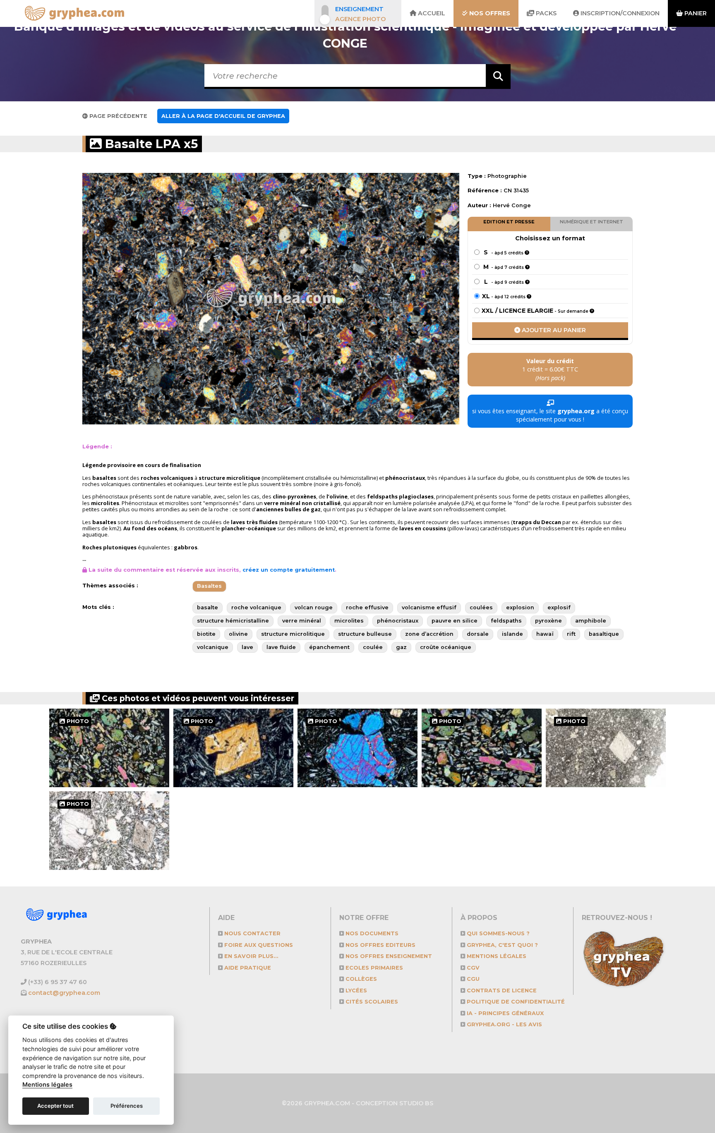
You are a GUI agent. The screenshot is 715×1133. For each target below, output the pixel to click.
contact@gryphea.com (64, 992)
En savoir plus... (250, 956)
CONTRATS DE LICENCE (501, 990)
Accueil (430, 13)
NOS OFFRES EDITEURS (379, 945)
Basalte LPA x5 (150, 144)
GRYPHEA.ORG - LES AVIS (503, 1024)
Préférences (126, 1105)
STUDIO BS (416, 1103)
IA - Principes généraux (504, 1013)
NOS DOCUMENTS (371, 933)
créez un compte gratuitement (288, 570)
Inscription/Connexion (619, 13)
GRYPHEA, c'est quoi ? (501, 945)
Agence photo (360, 19)
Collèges (360, 979)
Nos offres (489, 13)
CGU (472, 979)
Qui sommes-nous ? (497, 933)
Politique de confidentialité (515, 1002)
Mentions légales (495, 956)
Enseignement (359, 9)
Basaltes (209, 586)
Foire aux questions (258, 945)
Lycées (355, 990)
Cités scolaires (371, 1002)
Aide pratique (247, 968)
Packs (545, 13)
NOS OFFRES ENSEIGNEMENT (388, 956)
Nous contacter (252, 933)
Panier (695, 13)
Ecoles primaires (373, 968)
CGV (472, 968)
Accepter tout (55, 1105)
